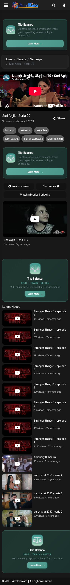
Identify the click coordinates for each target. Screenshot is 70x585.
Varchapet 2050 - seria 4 (48, 475)
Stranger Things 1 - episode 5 (50, 368)
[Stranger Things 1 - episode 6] (17, 354)
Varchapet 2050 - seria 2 (48, 511)
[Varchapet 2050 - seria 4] (17, 482)
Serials (21, 59)
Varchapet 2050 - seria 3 (48, 493)
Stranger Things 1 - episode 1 (50, 440)
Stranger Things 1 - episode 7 (50, 331)
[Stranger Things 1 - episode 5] (17, 372)
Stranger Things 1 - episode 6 (50, 349)
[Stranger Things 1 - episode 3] (17, 409)
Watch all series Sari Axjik (35, 194)
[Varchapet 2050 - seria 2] (17, 518)
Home (9, 59)
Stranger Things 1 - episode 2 (50, 422)
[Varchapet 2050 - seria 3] (17, 500)
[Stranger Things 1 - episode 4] (17, 391)
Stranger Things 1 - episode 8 (50, 313)
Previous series (20, 186)
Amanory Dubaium (45, 457)
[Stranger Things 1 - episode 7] (17, 336)
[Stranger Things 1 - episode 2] (17, 427)
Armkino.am (19, 581)
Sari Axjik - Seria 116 (16, 239)
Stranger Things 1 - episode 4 (50, 386)
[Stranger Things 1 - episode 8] (17, 318)
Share (61, 118)
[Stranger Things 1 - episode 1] (17, 445)
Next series (50, 186)
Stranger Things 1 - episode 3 (50, 404)
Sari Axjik (36, 59)
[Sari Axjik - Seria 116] (35, 219)
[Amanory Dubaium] (17, 463)
